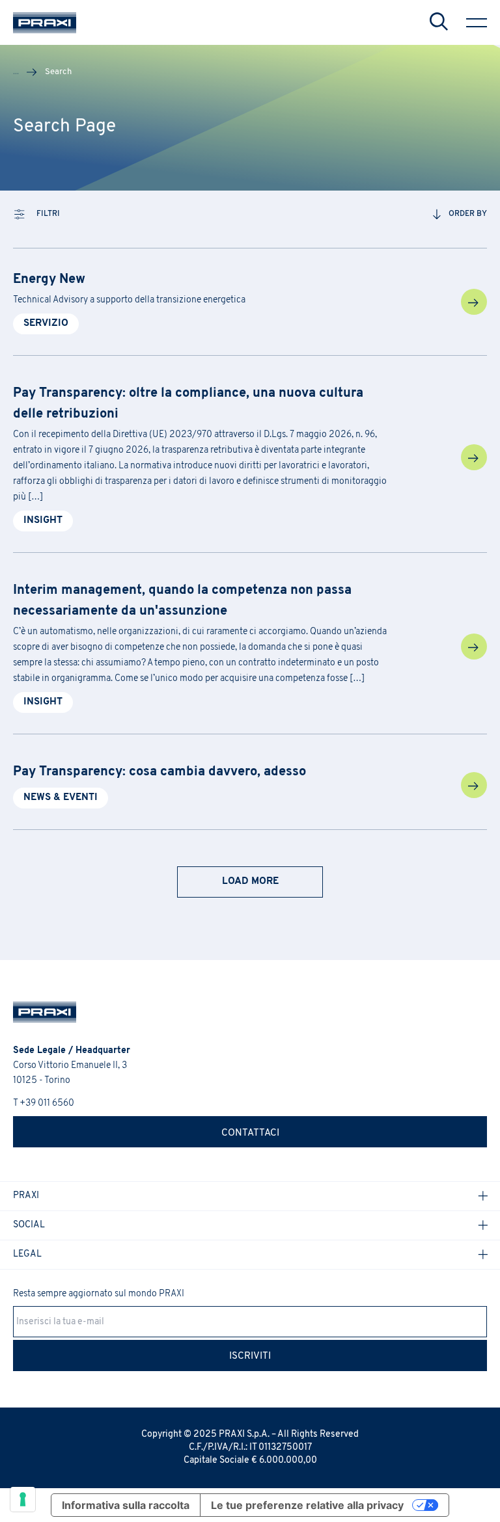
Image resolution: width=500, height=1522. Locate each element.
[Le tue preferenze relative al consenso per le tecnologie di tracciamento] (22, 1499)
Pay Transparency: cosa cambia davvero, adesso (159, 772)
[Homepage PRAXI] (38, 1012)
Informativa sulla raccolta (125, 1505)
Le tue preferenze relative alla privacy (307, 1505)
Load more (250, 882)
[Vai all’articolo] (474, 302)
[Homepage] (44, 22)
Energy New (49, 279)
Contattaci (250, 1133)
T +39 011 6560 (43, 1103)
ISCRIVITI (250, 1356)
